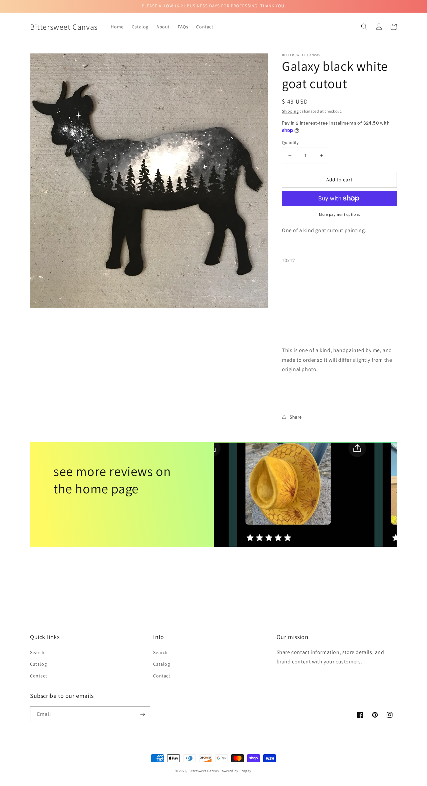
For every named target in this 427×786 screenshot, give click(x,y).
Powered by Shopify (236, 771)
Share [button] (296, 417)
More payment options (339, 214)
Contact (38, 676)
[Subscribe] (142, 714)
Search (37, 652)
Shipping (290, 111)
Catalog (38, 664)
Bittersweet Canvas (204, 771)
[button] (364, 26)
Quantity (290, 142)
